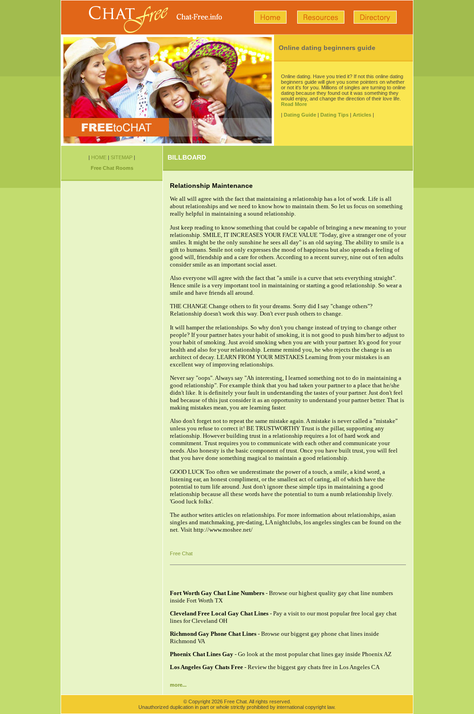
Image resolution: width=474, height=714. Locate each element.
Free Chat (181, 553)
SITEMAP (121, 157)
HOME (98, 157)
